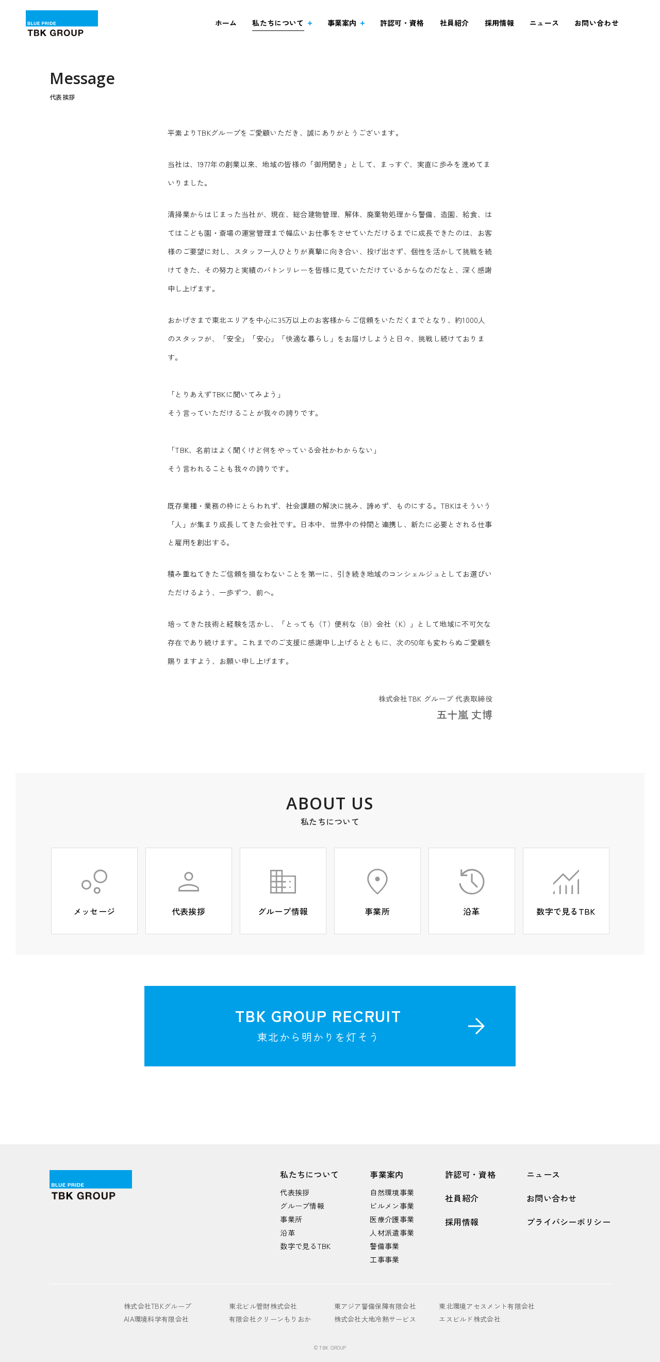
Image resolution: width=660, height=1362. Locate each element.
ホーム (226, 23)
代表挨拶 (294, 1192)
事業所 (291, 1219)
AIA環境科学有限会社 (156, 1319)
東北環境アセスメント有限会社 (487, 1306)
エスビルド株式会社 (470, 1319)
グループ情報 (302, 1205)
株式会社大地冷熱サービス (375, 1319)
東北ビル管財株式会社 (263, 1306)
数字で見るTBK (305, 1246)
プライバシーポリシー (568, 1222)
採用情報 (499, 23)
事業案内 (342, 23)
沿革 (287, 1232)
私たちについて (278, 23)
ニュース (544, 23)
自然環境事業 (392, 1192)
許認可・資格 (402, 23)
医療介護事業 (392, 1219)
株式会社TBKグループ (157, 1306)
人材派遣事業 (392, 1232)
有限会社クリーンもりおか (270, 1319)
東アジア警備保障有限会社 (375, 1306)
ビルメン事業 (392, 1205)
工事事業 (384, 1259)
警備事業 (384, 1246)
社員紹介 (454, 23)
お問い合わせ (596, 23)
